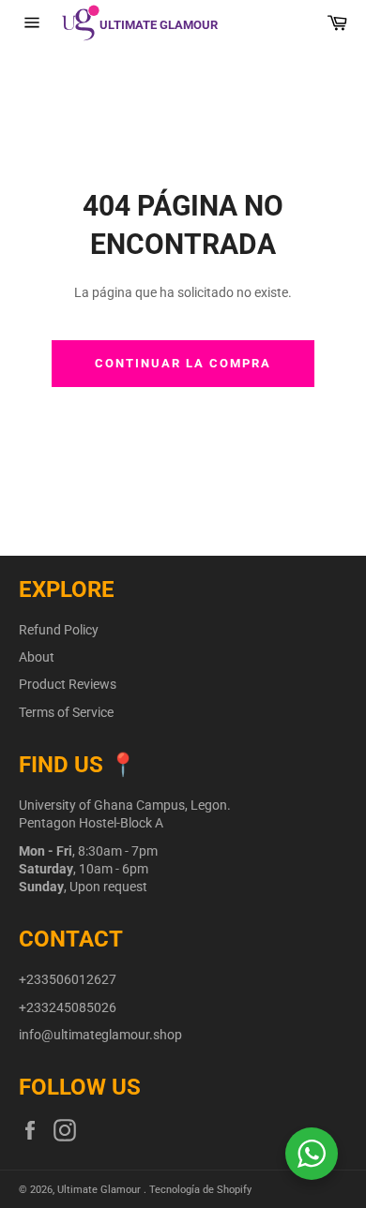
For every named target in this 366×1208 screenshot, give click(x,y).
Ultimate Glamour (100, 1190)
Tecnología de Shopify (200, 1190)
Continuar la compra (182, 363)
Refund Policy (59, 629)
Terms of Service (66, 712)
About (36, 656)
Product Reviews (67, 684)
